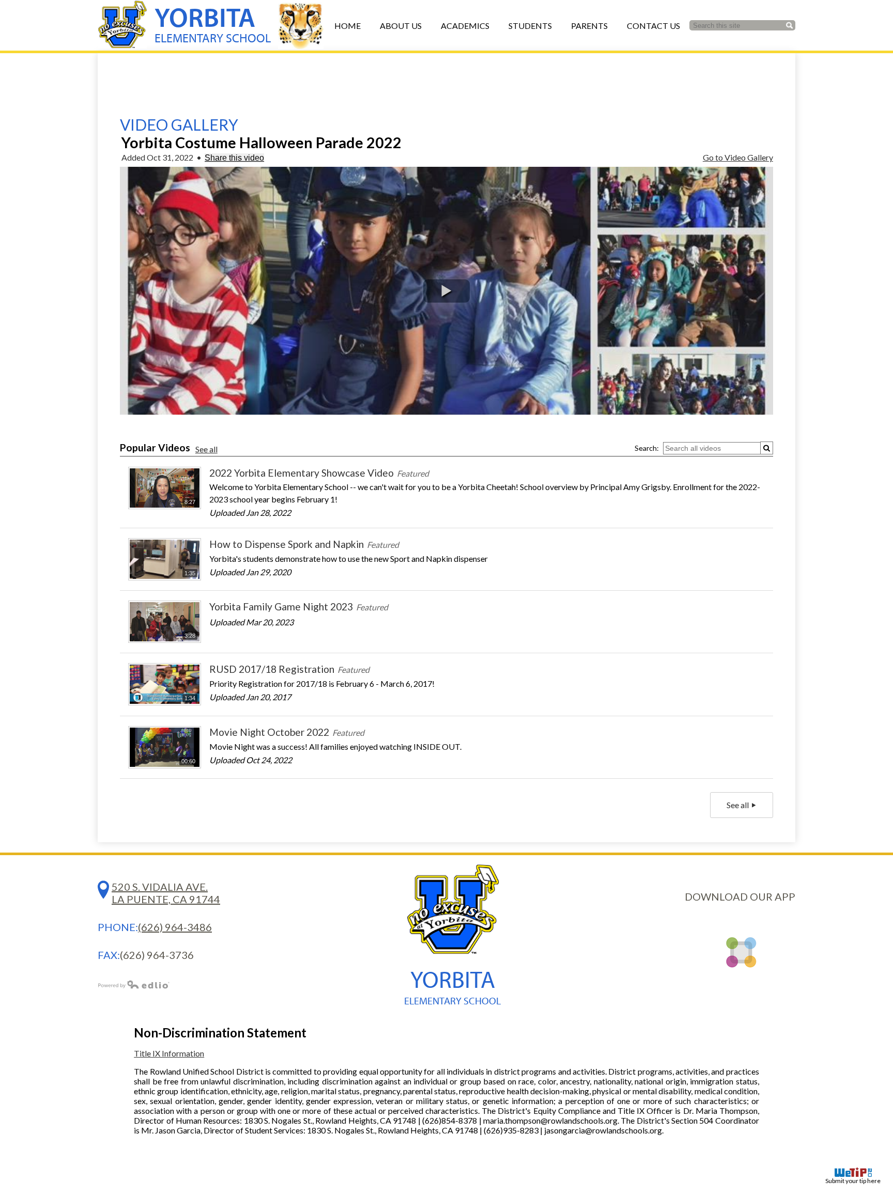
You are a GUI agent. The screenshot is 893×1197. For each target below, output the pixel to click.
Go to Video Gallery (738, 157)
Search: (647, 448)
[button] (446, 291)
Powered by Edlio (134, 984)
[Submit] (766, 448)
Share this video (234, 157)
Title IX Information (169, 1053)
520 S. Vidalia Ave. (166, 892)
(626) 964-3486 (175, 927)
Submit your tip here (853, 1181)
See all (206, 449)
